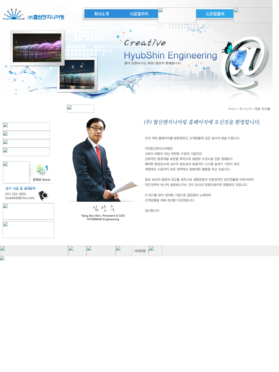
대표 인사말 (262, 108)
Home (232, 108)
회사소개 (245, 108)
